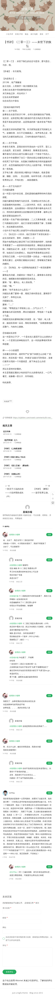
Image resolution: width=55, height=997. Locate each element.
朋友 (41, 34)
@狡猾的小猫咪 (16, 565)
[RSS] (26, 23)
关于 (47, 34)
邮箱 (5, 917)
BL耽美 (8, 401)
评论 (5, 945)
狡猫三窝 (27, 9)
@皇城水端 (14, 596)
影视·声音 (19, 34)
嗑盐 (27, 34)
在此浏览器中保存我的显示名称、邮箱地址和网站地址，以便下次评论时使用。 (29, 938)
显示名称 (7, 908)
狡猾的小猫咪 (14, 534)
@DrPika (13, 872)
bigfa (19, 993)
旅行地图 (34, 34)
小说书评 (9, 34)
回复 (49, 534)
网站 (4, 927)
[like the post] (27, 412)
